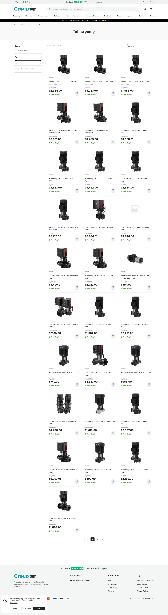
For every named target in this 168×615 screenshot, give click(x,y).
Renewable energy (73, 16)
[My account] (145, 9)
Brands (152, 16)
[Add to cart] (77, 93)
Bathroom (57, 16)
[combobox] (92, 9)
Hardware (107, 16)
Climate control (43, 16)
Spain (18, 2)
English (29, 2)
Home (16, 25)
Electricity (16, 16)
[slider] (16, 60)
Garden (141, 16)
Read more (13, 603)
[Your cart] (151, 9)
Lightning (130, 16)
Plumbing (28, 16)
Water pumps (33, 25)
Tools (119, 16)
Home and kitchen (92, 16)
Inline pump (43, 25)
